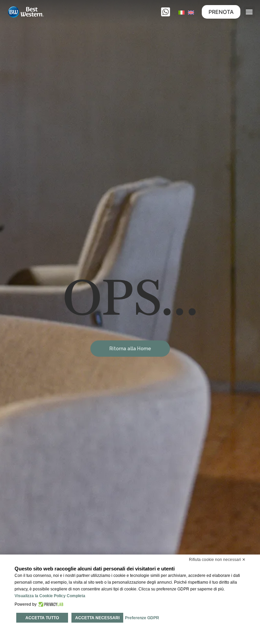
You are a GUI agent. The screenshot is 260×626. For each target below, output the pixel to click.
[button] (249, 12)
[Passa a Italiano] (181, 11)
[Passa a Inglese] (191, 11)
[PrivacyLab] (50, 604)
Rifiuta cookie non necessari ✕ (217, 559)
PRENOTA (221, 11)
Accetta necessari (97, 617)
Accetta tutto (42, 617)
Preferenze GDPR (142, 617)
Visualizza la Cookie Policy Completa (50, 595)
